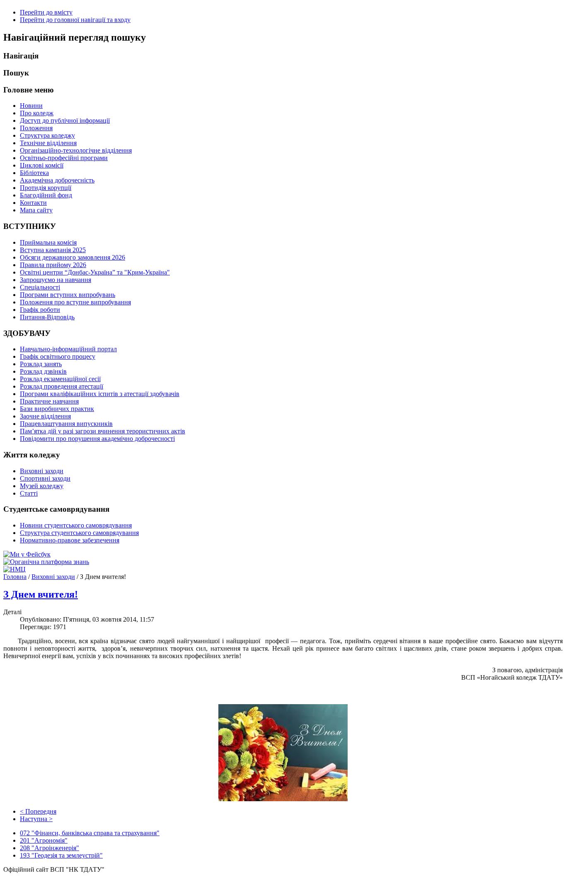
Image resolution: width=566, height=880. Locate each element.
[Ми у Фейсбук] (27, 554)
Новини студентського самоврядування (76, 525)
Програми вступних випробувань (67, 294)
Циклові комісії (41, 165)
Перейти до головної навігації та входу (75, 19)
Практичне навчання (49, 401)
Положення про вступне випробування (75, 302)
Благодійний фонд (46, 195)
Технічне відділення (48, 142)
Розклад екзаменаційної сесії (60, 378)
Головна (15, 576)
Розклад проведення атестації (61, 386)
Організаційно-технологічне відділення (76, 150)
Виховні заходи (41, 470)
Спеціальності (40, 287)
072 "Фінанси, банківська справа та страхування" (90, 832)
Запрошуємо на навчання (55, 279)
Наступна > (36, 818)
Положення (36, 127)
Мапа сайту (36, 210)
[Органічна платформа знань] (46, 561)
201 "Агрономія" (44, 840)
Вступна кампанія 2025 (53, 249)
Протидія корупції (45, 187)
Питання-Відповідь (47, 317)
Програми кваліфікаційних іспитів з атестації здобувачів (99, 393)
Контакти (33, 202)
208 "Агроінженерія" (49, 847)
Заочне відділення (45, 416)
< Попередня (38, 811)
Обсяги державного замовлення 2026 (72, 257)
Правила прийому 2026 (53, 264)
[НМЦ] (14, 569)
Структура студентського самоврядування (79, 532)
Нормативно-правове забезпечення (69, 540)
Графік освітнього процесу (57, 356)
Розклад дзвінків (43, 371)
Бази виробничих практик (57, 408)
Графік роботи (40, 309)
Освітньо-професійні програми (64, 157)
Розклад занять (41, 363)
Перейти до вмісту (46, 12)
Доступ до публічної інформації (65, 120)
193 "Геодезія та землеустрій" (61, 855)
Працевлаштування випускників (66, 423)
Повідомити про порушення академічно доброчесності (97, 438)
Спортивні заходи (45, 478)
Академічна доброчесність (57, 180)
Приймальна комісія (48, 242)
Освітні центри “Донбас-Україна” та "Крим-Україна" (95, 272)
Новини (31, 105)
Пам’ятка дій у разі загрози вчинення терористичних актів (102, 431)
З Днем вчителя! (40, 594)
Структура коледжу (47, 135)
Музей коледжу (41, 485)
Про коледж (36, 113)
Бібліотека (34, 172)
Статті (29, 493)
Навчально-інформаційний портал (68, 348)
